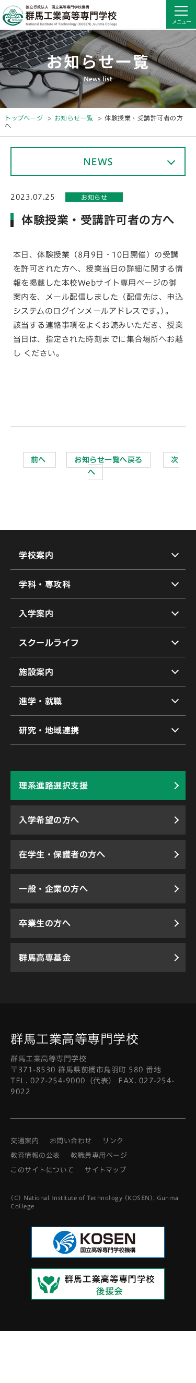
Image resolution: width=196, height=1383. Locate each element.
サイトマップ (105, 1170)
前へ (40, 459)
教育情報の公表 (35, 1155)
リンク (113, 1140)
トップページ (24, 118)
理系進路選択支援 (53, 785)
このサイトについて (42, 1170)
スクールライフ (49, 643)
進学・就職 (40, 701)
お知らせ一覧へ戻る (108, 459)
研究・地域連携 (49, 730)
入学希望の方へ (49, 820)
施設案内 (36, 672)
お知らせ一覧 (74, 118)
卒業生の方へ (45, 923)
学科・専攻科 (45, 584)
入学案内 (36, 613)
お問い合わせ (71, 1140)
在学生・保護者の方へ (62, 854)
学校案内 (36, 555)
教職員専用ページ (99, 1155)
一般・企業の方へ (53, 889)
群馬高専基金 (45, 957)
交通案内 (24, 1140)
